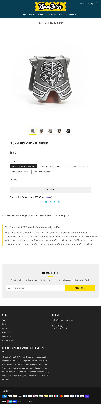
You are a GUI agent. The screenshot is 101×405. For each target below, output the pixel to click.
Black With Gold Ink (20, 172)
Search (5, 320)
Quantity (13, 179)
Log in (82, 3)
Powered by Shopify (9, 401)
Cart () (90, 3)
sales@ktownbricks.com (62, 320)
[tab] (32, 131)
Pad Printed (51, 14)
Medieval (41, 14)
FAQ (4, 324)
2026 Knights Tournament (68, 14)
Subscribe (79, 288)
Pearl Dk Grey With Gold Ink (51, 166)
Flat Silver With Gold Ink (78, 166)
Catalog (32, 14)
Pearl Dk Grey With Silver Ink (23, 166)
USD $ (5, 391)
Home (25, 14)
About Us (6, 332)
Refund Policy (8, 340)
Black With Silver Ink (42, 172)
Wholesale (6, 336)
